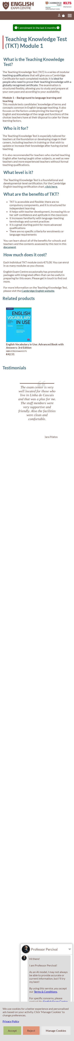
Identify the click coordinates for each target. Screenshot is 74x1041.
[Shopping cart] (63, 15)
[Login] (59, 15)
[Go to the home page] (20, 5)
